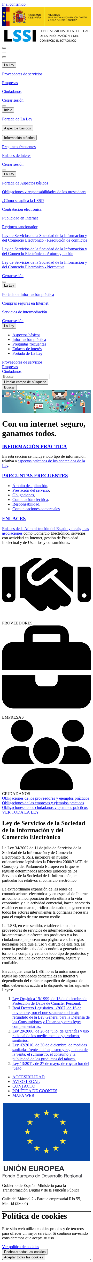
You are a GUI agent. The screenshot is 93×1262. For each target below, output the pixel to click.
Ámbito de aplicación (29, 485)
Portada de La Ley (17, 119)
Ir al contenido (14, 4)
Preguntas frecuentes (19, 147)
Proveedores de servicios (22, 74)
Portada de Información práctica (28, 294)
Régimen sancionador (19, 227)
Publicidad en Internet (20, 218)
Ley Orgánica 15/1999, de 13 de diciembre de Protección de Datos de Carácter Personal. (49, 1000)
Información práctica (19, 138)
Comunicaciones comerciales (36, 509)
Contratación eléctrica (30, 499)
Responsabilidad (25, 504)
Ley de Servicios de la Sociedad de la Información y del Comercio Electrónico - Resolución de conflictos (44, 237)
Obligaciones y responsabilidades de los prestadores (44, 192)
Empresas (10, 83)
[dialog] (46, 1235)
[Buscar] (4, 48)
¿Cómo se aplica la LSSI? (23, 200)
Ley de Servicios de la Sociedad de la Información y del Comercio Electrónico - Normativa (44, 264)
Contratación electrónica (22, 209)
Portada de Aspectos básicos (25, 183)
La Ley (9, 65)
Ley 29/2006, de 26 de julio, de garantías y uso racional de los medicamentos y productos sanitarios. (50, 1036)
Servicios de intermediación (24, 312)
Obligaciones (23, 495)
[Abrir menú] (4, 52)
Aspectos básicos (17, 128)
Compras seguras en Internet (25, 303)
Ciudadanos (11, 91)
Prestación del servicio (30, 490)
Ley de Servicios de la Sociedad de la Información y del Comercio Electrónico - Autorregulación (44, 251)
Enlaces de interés (16, 155)
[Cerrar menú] (4, 57)
